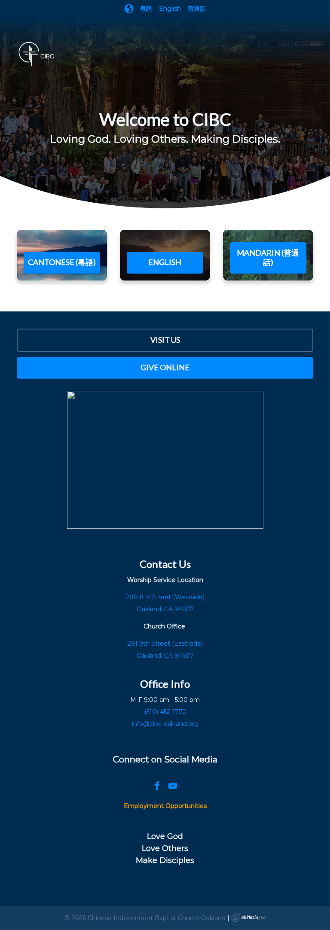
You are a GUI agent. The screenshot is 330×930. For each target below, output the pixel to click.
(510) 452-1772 (165, 712)
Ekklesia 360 (248, 917)
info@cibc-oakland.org (165, 724)
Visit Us (165, 340)
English (170, 8)
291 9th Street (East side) (165, 643)
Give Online (165, 367)
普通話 (197, 8)
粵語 (146, 8)
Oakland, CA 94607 (165, 655)
